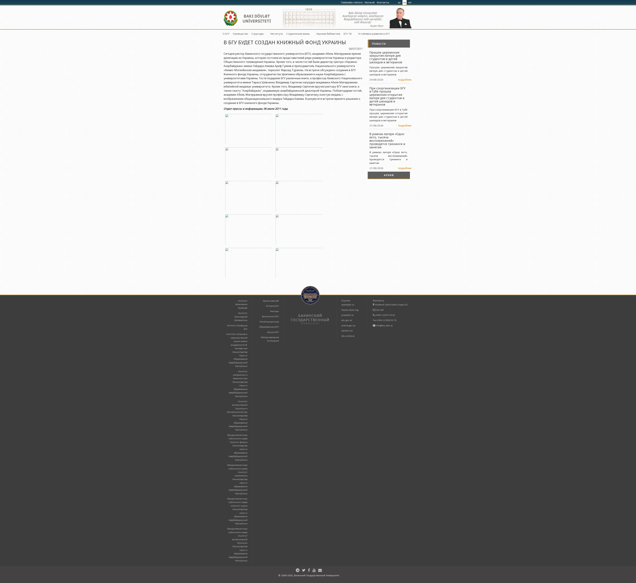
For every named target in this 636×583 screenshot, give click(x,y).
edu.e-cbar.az (348, 336)
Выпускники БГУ (270, 316)
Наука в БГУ (273, 332)
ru (404, 2)
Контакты (383, 2)
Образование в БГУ (269, 327)
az (399, 2)
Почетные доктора (269, 322)
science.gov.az (348, 325)
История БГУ (272, 306)
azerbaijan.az (347, 305)
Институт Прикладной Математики (240, 317)
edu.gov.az (346, 320)
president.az (347, 315)
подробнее (404, 79)
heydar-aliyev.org (349, 310)
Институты (276, 33)
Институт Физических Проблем (241, 304)
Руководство (240, 33)
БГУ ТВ (348, 33)
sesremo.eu (347, 331)
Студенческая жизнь (298, 33)
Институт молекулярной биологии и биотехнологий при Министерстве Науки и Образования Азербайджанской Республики (237, 415)
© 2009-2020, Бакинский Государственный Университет (308, 576)
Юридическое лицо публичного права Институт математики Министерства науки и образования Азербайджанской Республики (237, 479)
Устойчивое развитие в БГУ (374, 33)
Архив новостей (271, 301)
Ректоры (274, 311)
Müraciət (370, 2)
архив (389, 175)
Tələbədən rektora (352, 2)
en (409, 2)
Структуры (257, 33)
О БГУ (226, 33)
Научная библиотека (328, 33)
